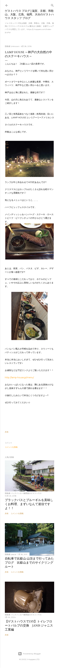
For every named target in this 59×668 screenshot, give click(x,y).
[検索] (52, 5)
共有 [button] (6, 432)
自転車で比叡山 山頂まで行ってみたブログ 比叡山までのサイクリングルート (29, 563)
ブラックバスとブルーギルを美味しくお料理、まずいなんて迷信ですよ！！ (29, 504)
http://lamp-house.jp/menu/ (19, 377)
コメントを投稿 (11, 447)
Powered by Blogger (32, 654)
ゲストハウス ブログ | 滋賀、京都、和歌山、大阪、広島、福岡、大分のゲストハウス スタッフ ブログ (29, 14)
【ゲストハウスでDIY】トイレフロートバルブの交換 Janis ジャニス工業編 (29, 625)
